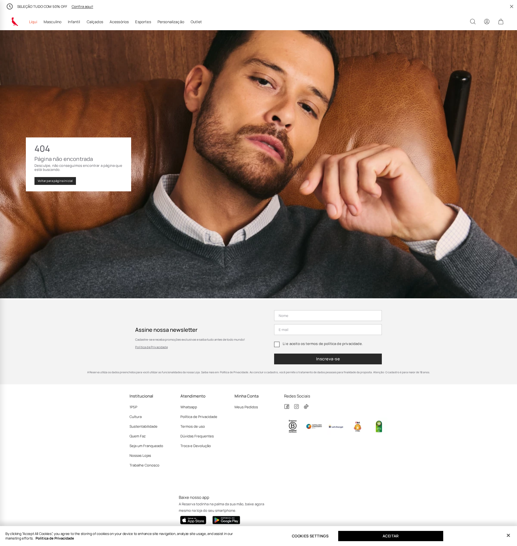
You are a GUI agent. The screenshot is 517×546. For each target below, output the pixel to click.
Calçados (95, 22)
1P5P (133, 407)
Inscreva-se (328, 359)
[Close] (508, 535)
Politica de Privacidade (55, 538)
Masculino (52, 22)
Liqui (33, 22)
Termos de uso (192, 426)
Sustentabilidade (144, 426)
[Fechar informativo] (511, 6)
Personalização (171, 22)
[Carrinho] (500, 21)
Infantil (74, 22)
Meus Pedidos (246, 407)
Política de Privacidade (151, 347)
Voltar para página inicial (55, 181)
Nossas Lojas (140, 455)
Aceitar (391, 535)
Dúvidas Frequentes (197, 436)
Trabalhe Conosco (144, 465)
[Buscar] (472, 21)
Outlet (196, 22)
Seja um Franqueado (146, 445)
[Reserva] (14, 21)
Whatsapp (188, 407)
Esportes (143, 22)
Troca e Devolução (195, 445)
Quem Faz (138, 436)
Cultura (136, 416)
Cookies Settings (310, 535)
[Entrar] (486, 21)
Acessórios (119, 22)
